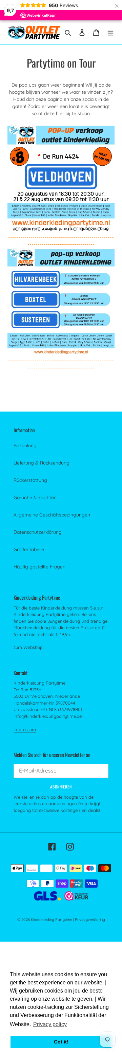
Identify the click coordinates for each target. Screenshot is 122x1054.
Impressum (25, 729)
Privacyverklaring (90, 919)
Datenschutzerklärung (38, 532)
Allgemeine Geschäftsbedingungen (52, 515)
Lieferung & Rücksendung (41, 463)
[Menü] (110, 32)
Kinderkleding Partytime (51, 919)
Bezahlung (25, 445)
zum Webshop (28, 647)
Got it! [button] (61, 1041)
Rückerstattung (30, 480)
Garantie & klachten (35, 497)
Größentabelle (29, 549)
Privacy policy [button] (50, 1024)
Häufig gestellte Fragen (39, 567)
